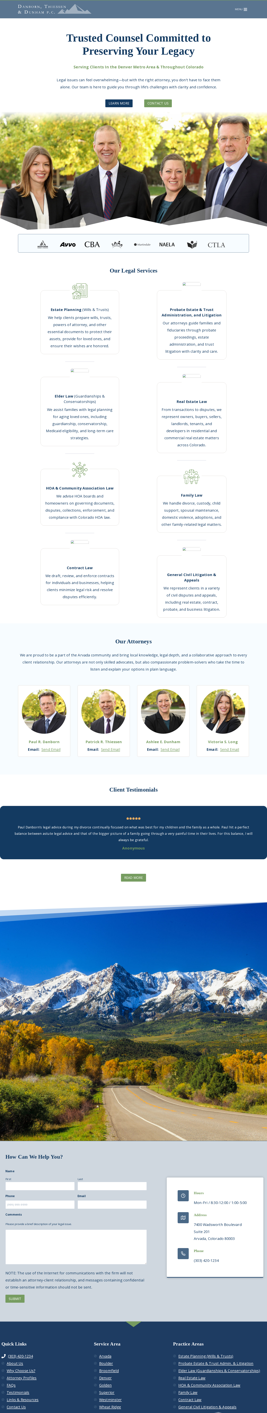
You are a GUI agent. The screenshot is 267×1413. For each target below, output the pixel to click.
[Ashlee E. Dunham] (163, 711)
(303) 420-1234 (20, 1356)
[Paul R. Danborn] (44, 711)
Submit (15, 1299)
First (8, 1179)
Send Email (50, 749)
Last (80, 1179)
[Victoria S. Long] (223, 711)
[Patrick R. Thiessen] (103, 711)
